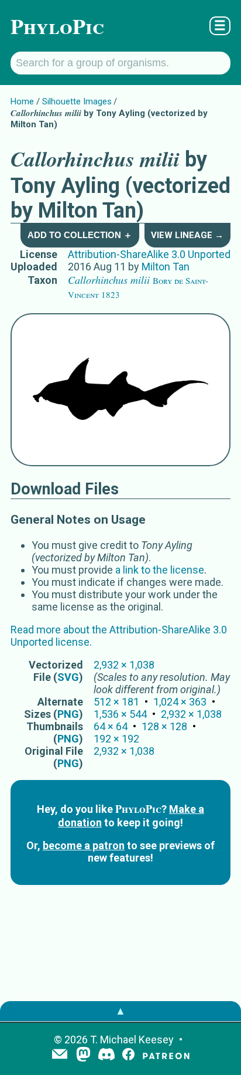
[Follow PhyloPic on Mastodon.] (83, 1055)
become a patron (84, 845)
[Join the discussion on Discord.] (106, 1055)
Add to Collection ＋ (79, 235)
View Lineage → (187, 235)
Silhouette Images (77, 101)
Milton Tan (166, 266)
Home (22, 101)
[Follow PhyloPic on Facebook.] (128, 1055)
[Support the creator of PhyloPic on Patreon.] (166, 1055)
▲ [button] (120, 1011)
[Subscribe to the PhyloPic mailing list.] (59, 1055)
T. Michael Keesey (132, 1039)
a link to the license (159, 570)
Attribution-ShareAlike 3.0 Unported (149, 254)
